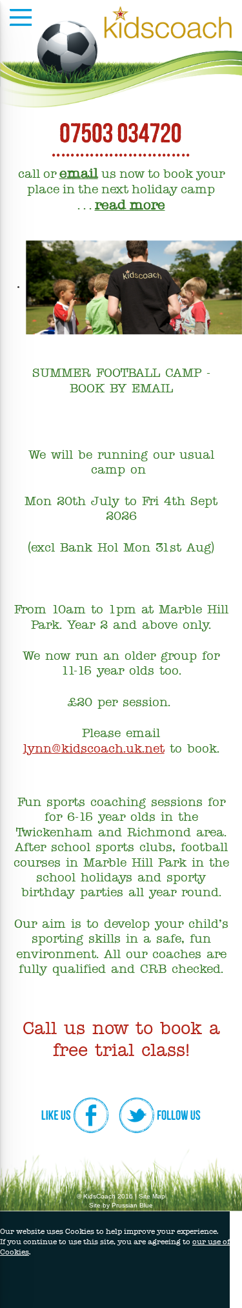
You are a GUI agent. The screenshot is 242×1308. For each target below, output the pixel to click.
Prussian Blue (132, 1205)
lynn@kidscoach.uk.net (94, 749)
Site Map (152, 1196)
